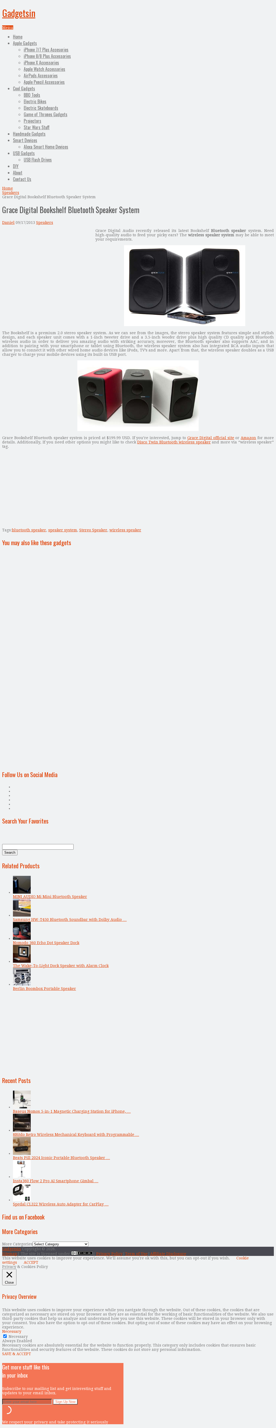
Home (17, 36)
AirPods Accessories (41, 75)
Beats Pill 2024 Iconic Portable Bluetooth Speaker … (61, 1158)
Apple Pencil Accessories (44, 82)
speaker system (62, 530)
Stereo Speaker (93, 530)
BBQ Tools (32, 95)
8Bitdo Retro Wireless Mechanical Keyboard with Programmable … (76, 1134)
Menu (7, 27)
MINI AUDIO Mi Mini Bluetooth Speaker (50, 896)
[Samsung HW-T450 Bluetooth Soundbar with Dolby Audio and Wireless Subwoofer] (22, 915)
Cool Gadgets (24, 88)
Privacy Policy (109, 1254)
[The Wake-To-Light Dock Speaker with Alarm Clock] (22, 961)
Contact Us (22, 179)
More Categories (17, 1244)
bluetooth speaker (29, 530)
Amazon (248, 438)
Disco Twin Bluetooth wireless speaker (174, 442)
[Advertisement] (47, 266)
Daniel (8, 222)
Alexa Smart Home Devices (46, 147)
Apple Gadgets (25, 43)
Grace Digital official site (210, 438)
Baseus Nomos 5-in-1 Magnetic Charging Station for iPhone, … (72, 1111)
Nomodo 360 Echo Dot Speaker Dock (46, 943)
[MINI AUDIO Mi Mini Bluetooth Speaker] (22, 892)
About (17, 172)
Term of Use (136, 1254)
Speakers (10, 192)
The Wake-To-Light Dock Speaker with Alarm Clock (61, 966)
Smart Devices (25, 140)
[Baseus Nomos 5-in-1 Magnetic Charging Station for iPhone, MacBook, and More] (22, 1107)
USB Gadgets (24, 153)
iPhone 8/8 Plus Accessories (47, 56)
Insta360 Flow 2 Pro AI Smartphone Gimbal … (55, 1181)
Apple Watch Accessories (44, 69)
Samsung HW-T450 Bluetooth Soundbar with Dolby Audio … (70, 919)
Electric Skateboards (41, 108)
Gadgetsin (18, 13)
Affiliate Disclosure (168, 1254)
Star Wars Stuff (37, 127)
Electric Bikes (35, 101)
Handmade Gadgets (29, 134)
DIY (16, 166)
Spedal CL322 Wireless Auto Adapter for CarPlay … (61, 1204)
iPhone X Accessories (41, 62)
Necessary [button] (11, 1331)
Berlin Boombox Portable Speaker (44, 988)
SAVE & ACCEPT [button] (16, 1354)
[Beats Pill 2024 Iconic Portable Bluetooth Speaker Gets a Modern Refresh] (22, 1153)
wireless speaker (125, 530)
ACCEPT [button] (31, 1262)
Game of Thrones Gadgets (45, 114)
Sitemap (9, 1254)
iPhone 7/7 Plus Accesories (46, 49)
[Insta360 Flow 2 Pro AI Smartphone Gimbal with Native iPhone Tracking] (22, 1176)
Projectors (32, 121)
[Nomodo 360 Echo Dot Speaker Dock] (22, 938)
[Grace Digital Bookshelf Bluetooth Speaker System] (184, 325)
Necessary (18, 1336)
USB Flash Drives (38, 159)
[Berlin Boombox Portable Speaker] (22, 984)
